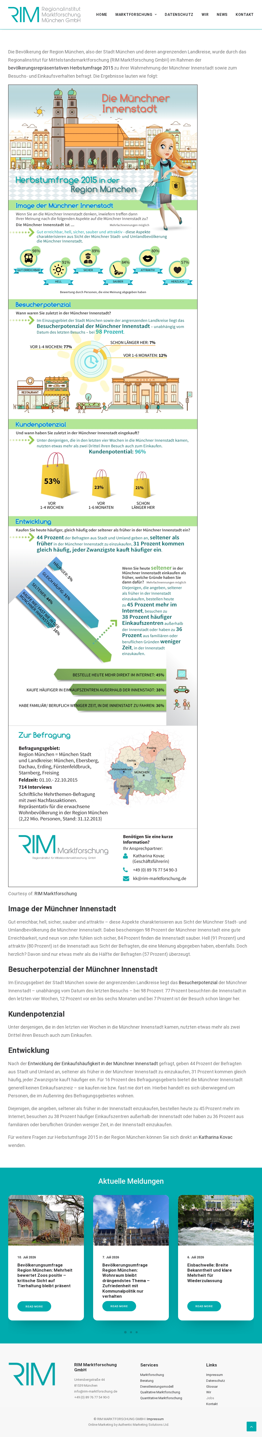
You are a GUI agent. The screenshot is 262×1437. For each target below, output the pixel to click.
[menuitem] (103, 14)
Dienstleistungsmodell (156, 1386)
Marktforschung (133, 15)
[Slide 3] (136, 1332)
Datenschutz (179, 15)
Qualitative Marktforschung (160, 1392)
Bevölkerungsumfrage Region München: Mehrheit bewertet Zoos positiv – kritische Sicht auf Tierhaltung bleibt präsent (44, 1275)
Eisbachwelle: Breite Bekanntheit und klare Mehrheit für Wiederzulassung (209, 1272)
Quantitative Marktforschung (161, 1398)
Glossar (212, 1386)
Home (101, 15)
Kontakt (245, 15)
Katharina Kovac (216, 1137)
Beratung (147, 1381)
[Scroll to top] (251, 1426)
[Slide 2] (131, 1332)
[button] (46, 1220)
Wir (205, 15)
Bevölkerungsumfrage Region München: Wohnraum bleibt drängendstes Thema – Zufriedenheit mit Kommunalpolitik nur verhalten (126, 1280)
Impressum (214, 1375)
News (222, 15)
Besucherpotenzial (198, 982)
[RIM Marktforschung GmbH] (44, 14)
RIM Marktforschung (56, 893)
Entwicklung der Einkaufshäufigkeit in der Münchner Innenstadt (93, 1063)
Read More (34, 1306)
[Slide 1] (125, 1332)
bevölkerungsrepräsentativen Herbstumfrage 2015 (60, 68)
